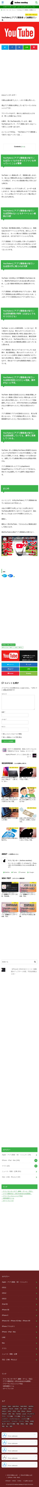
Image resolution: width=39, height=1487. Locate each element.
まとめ (24, 1414)
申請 (3, 1426)
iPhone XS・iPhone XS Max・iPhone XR (16, 1321)
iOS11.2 (4, 1411)
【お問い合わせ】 (28, 1480)
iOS (21, 1408)
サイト (3, 726)
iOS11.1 (30, 1408)
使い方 (3, 1424)
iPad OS (5, 1304)
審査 (27, 1424)
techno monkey (18, 1484)
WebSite (7, 872)
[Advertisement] (19, 71)
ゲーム (23, 1416)
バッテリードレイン (14, 1419)
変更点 (22, 1424)
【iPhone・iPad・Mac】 (14, 1477)
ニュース (29, 1416)
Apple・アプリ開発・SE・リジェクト (16, 1155)
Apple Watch (23, 1406)
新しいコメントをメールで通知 (12, 734)
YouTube (18, 1414)
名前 (3, 712)
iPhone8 (29, 1411)
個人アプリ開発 (11, 1424)
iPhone (23, 1411)
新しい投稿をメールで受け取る (12, 737)
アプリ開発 (14, 647)
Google (16, 1408)
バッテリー (5, 1419)
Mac (3, 1343)
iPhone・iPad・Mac (11, 1160)
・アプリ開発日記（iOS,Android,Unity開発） (17, 1193)
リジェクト (14, 1421)
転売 (11, 1426)
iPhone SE (5, 1310)
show (23, 146)
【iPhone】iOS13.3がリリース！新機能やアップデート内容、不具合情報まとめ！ (24, 971)
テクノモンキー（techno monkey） (20, 860)
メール (4, 719)
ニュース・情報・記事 (11, 1171)
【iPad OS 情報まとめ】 (26, 1475)
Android (4, 1406)
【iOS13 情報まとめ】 (12, 1475)
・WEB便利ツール (8, 1198)
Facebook (22, 872)
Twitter (15, 872)
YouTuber (6, 647)
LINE (3, 1337)
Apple (9, 1406)
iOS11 (4, 1287)
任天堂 (32, 1421)
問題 (18, 1424)
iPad (19, 1411)
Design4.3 (4, 1408)
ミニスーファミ (6, 1421)
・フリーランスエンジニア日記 (12, 1196)
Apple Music (15, 1406)
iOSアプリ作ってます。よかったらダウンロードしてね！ (20, 7)
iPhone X (5, 1315)
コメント (4, 694)
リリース (21, 1421)
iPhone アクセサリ (8, 1326)
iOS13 (4, 1298)
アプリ (6, 1166)
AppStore (31, 1406)
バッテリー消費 (25, 1419)
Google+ (32, 872)
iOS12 (4, 1293)
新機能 (31, 1424)
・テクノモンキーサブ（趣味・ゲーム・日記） (17, 1191)
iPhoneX (4, 1414)
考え (21, 647)
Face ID (11, 1408)
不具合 (27, 1421)
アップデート (30, 1414)
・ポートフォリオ (8, 1200)
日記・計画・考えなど (9, 644)
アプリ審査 (10, 1416)
